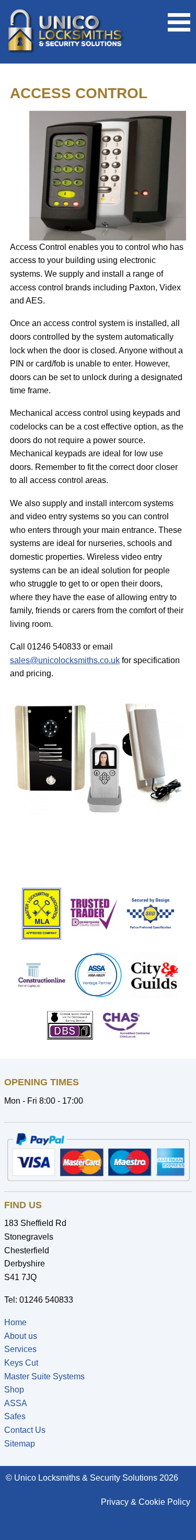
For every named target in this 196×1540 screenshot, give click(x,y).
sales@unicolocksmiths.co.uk (65, 660)
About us (20, 1336)
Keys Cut (21, 1362)
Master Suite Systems (44, 1376)
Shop (14, 1389)
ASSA (15, 1403)
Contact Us (24, 1430)
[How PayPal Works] (98, 1157)
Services (20, 1349)
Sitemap (19, 1443)
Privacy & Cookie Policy (145, 1501)
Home (15, 1322)
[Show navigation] (179, 16)
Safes (15, 1416)
